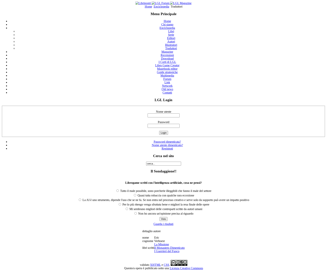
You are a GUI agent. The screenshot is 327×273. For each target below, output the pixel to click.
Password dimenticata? (167, 141)
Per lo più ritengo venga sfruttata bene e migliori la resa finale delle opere (165, 204)
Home (148, 6)
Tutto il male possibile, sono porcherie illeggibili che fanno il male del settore (165, 190)
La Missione (161, 244)
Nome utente (163, 111)
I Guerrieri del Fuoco (166, 251)
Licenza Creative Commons (186, 268)
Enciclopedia (161, 6)
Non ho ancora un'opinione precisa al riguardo (165, 213)
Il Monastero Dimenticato (169, 247)
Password (163, 122)
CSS (166, 264)
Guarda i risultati (163, 224)
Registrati (167, 148)
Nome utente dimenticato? (167, 145)
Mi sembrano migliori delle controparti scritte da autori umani (165, 209)
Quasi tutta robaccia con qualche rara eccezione (165, 195)
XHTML (155, 264)
